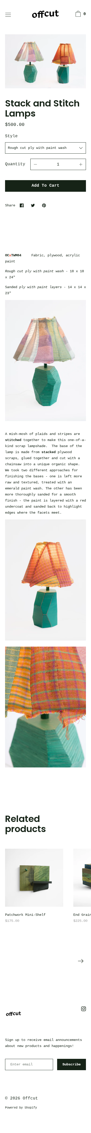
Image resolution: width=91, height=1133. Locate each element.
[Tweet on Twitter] (32, 205)
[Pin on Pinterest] (44, 205)
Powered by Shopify (21, 1108)
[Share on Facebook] (21, 205)
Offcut (30, 1098)
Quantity (15, 164)
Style (11, 136)
